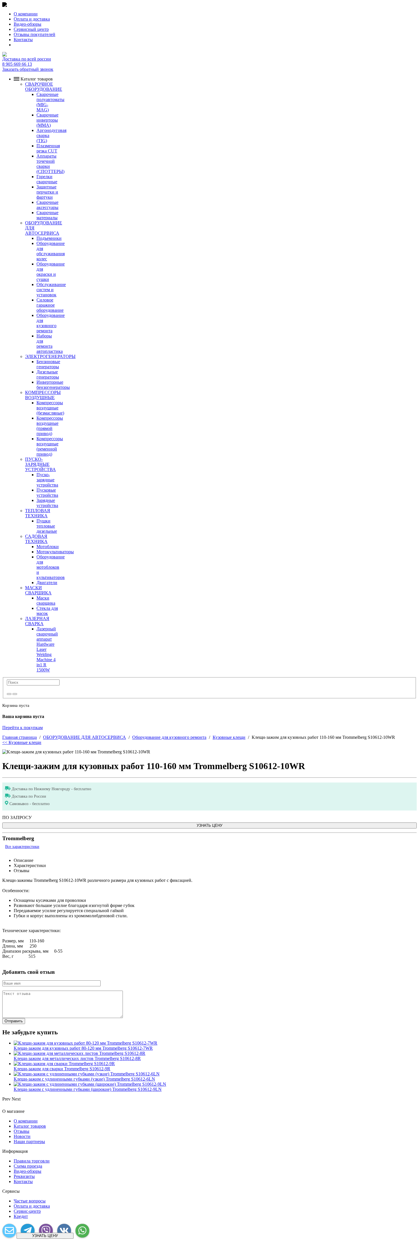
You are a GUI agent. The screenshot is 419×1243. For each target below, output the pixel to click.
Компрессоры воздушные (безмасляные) (50, 407)
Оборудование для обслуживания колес (50, 251)
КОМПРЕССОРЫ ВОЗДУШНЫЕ (43, 395)
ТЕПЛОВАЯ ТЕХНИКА (37, 513)
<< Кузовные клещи (21, 742)
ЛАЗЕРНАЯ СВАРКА (37, 621)
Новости (22, 1136)
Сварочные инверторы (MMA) (47, 120)
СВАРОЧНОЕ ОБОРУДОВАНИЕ (43, 87)
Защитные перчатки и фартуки (47, 192)
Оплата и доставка (32, 19)
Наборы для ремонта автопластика (49, 343)
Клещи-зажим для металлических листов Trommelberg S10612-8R (77, 1058)
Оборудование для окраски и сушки (50, 272)
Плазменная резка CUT (48, 148)
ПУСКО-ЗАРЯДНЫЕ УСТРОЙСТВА (40, 464)
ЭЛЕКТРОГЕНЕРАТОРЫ (50, 356)
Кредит (21, 1216)
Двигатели (46, 582)
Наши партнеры (29, 1141)
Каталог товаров (30, 1126)
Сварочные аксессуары (47, 205)
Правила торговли (32, 1160)
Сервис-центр (27, 1211)
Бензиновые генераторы (48, 364)
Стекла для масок (47, 611)
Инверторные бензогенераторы (53, 385)
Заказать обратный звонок (27, 69)
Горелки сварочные (46, 179)
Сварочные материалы (47, 215)
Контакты (23, 39)
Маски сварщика (45, 601)
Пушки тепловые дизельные (46, 526)
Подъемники (49, 238)
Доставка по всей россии (26, 59)
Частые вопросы (30, 1200)
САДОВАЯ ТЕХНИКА (36, 539)
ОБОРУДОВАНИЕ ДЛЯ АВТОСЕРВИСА (84, 737)
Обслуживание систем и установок (51, 289)
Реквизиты (24, 1176)
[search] (9, 694)
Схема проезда (28, 1166)
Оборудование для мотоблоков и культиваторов (50, 567)
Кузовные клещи (229, 737)
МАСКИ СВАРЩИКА (38, 590)
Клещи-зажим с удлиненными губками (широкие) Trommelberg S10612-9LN (88, 1089)
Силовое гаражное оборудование (50, 305)
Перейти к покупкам (22, 727)
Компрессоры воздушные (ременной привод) (49, 446)
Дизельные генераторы (47, 374)
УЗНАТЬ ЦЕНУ (209, 825)
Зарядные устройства (47, 503)
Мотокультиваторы (55, 551)
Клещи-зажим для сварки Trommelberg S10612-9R (62, 1068)
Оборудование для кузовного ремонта (50, 323)
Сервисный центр (31, 29)
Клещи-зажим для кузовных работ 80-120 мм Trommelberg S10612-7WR (83, 1048)
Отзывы (21, 1131)
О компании (26, 13)
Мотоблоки (47, 546)
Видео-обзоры (27, 24)
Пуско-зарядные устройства (47, 479)
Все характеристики (22, 846)
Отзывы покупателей (34, 34)
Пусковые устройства (47, 493)
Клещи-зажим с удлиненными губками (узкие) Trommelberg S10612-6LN (84, 1079)
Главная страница (19, 737)
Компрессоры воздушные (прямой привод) (49, 426)
